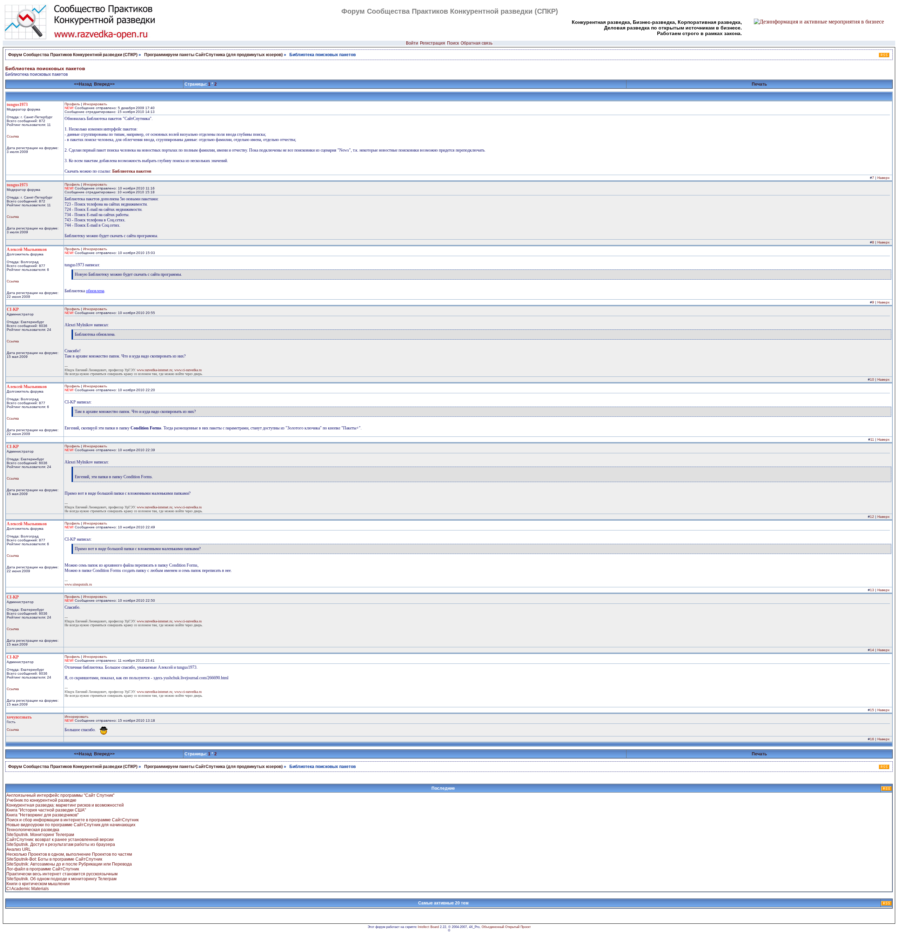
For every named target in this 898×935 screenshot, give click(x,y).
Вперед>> (104, 84)
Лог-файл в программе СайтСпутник (42, 869)
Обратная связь (476, 43)
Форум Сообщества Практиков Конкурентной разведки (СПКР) (73, 54)
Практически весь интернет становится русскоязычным (62, 873)
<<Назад (83, 84)
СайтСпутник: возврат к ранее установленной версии (60, 839)
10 (872, 379)
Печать (759, 84)
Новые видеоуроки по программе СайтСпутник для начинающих (70, 824)
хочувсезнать (19, 717)
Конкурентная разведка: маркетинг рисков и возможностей (65, 805)
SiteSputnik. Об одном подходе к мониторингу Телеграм (61, 878)
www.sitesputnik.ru (78, 584)
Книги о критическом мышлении (38, 883)
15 (872, 710)
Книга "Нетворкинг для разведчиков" (42, 815)
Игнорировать (95, 104)
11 (872, 439)
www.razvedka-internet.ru (154, 370)
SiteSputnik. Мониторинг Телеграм (40, 834)
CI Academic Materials (27, 888)
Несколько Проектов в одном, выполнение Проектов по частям (69, 854)
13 (872, 590)
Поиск (453, 43)
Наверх (883, 178)
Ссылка (13, 136)
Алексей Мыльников (27, 249)
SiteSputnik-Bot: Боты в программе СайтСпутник (54, 859)
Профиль (72, 104)
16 (872, 739)
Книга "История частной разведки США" (46, 810)
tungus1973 (17, 104)
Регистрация (432, 43)
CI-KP (13, 309)
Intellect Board (428, 927)
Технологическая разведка (32, 829)
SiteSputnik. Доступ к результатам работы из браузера (60, 844)
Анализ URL (18, 849)
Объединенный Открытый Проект (506, 927)
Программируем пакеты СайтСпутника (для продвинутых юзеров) (214, 54)
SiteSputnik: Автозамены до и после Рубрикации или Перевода (69, 864)
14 (872, 650)
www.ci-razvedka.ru (188, 370)
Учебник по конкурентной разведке (41, 800)
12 (872, 517)
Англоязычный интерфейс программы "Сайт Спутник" (60, 795)
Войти (412, 43)
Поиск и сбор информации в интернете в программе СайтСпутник (72, 819)
